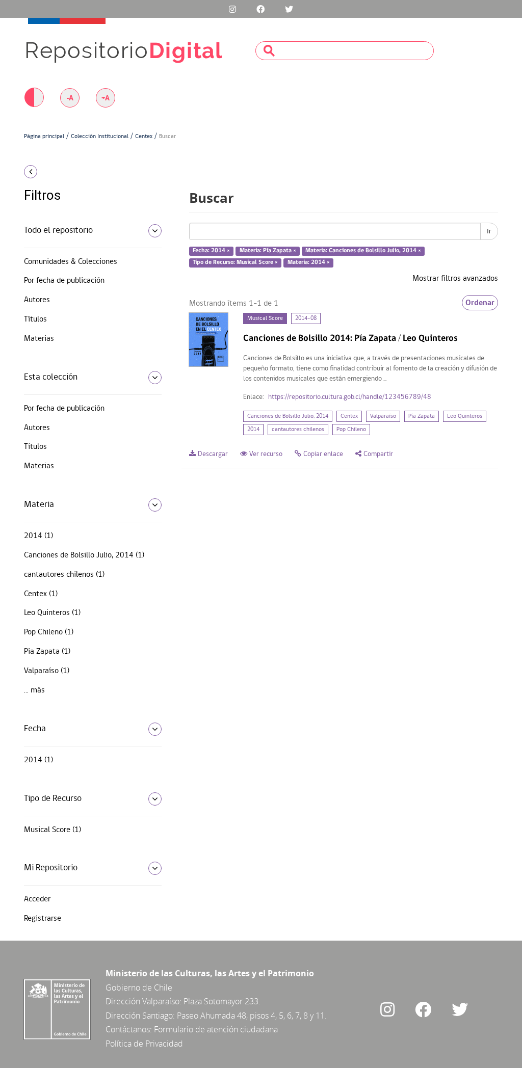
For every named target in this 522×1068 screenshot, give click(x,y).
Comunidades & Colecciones (70, 262)
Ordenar (479, 302)
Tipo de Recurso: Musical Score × (235, 262)
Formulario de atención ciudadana (216, 1029)
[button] (77, 171)
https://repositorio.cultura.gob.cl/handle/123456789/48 (349, 397)
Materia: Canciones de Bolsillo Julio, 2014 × (363, 251)
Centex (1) (41, 594)
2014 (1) (38, 536)
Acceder (37, 899)
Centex (143, 137)
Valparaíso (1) (46, 671)
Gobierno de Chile (139, 987)
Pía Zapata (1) (47, 652)
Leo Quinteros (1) (52, 613)
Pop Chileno (351, 429)
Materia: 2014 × (309, 262)
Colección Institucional (99, 137)
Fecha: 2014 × (211, 251)
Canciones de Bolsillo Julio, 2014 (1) (84, 555)
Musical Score (265, 318)
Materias (39, 339)
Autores (37, 300)
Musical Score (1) (52, 830)
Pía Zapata (421, 416)
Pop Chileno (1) (48, 632)
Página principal (44, 137)
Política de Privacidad (144, 1043)
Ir (489, 231)
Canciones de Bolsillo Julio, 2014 (287, 416)
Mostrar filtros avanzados (455, 279)
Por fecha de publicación (64, 281)
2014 (253, 429)
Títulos (35, 319)
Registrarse (42, 919)
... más (34, 690)
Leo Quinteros (464, 416)
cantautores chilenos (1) (64, 575)
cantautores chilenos (298, 429)
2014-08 (306, 318)
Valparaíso (383, 416)
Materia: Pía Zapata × (268, 251)
